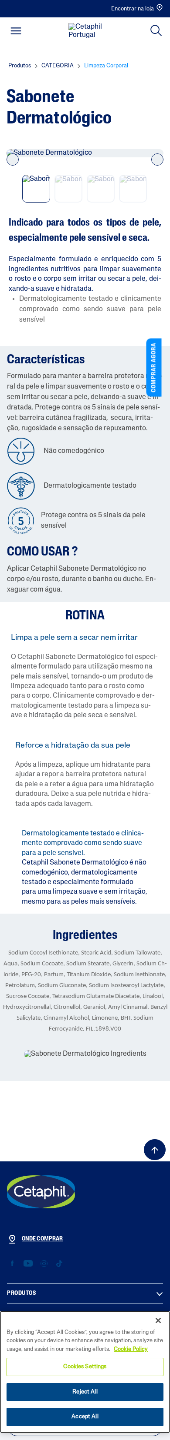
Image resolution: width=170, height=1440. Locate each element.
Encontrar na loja (132, 9)
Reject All (84, 1392)
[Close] (158, 1320)
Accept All (84, 1417)
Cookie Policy (131, 1349)
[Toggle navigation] (16, 31)
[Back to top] (155, 1149)
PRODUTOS (21, 1293)
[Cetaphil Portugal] (41, 1191)
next (157, 159)
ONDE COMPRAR (42, 1239)
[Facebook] (12, 1264)
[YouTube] (28, 1264)
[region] (85, 1372)
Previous (13, 159)
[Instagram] (43, 1264)
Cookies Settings (84, 1367)
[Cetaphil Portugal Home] (87, 31)
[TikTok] (59, 1264)
